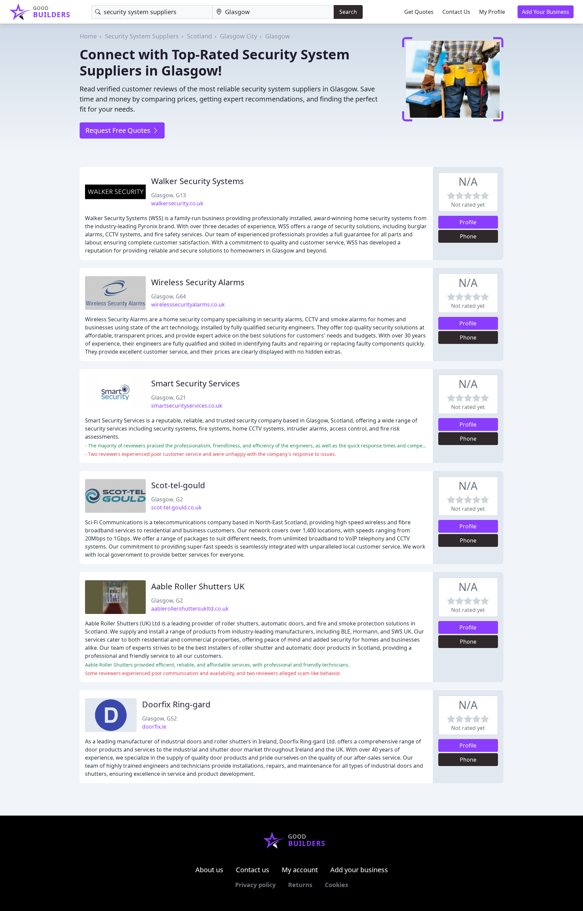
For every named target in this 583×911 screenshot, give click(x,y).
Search (348, 12)
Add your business (359, 869)
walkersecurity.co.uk (177, 203)
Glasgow (277, 36)
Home (88, 36)
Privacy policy (255, 885)
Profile (468, 222)
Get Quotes (419, 12)
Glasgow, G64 (168, 296)
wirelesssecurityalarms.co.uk (188, 304)
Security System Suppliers (142, 36)
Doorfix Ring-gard (176, 704)
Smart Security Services (195, 383)
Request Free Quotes (118, 130)
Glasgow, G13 (168, 195)
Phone (468, 236)
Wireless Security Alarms (198, 282)
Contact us (252, 869)
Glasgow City (238, 36)
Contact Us (456, 12)
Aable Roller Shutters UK (198, 586)
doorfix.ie (154, 726)
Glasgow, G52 (159, 718)
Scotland (199, 36)
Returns (300, 885)
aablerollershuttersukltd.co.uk (190, 608)
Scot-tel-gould (178, 485)
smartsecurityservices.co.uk (186, 405)
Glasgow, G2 (167, 499)
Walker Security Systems (197, 180)
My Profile (492, 12)
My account (300, 869)
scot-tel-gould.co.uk (176, 507)
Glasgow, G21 (168, 397)
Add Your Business (545, 12)
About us (209, 869)
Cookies (336, 885)
